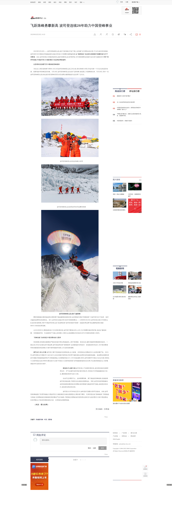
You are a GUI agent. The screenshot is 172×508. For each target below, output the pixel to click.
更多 (81, 2)
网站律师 (133, 436)
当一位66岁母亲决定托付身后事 (126, 102)
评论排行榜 (134, 91)
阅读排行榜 (120, 91)
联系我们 (115, 433)
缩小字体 (101, 34)
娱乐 (55, 2)
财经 (50, 2)
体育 (44, 2)
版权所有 (132, 451)
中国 (45, 419)
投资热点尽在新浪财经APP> (39, 476)
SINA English (116, 439)
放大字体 (107, 34)
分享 (131, 34)
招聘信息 (124, 436)
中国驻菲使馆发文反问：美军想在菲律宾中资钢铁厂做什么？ (129, 108)
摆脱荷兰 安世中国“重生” (124, 96)
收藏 (113, 34)
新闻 (39, 2)
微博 (119, 34)
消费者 (50, 419)
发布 (102, 448)
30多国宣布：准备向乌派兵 (124, 120)
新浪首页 (32, 2)
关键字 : (33, 419)
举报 (95, 34)
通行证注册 (134, 433)
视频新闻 (120, 268)
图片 (70, 2)
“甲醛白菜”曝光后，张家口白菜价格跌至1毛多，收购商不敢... (129, 114)
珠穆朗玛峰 (39, 419)
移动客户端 (135, 2)
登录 (89, 448)
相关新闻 (39, 460)
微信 (125, 34)
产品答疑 (115, 436)
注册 (127, 2)
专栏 (76, 2)
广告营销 (124, 433)
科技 (60, 2)
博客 (65, 2)
